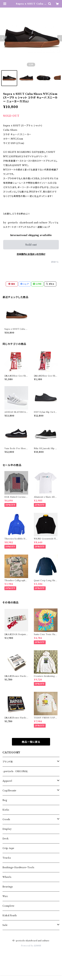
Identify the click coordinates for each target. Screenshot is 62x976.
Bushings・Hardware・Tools (18, 867)
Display (7, 829)
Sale (5, 925)
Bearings (8, 886)
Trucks (7, 857)
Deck (6, 838)
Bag (5, 800)
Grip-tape (8, 848)
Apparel (7, 781)
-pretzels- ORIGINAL (15, 771)
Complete (8, 905)
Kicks (6, 809)
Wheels (7, 877)
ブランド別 (8, 761)
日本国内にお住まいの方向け (31, 254)
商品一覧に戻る (31, 741)
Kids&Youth (10, 915)
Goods (6, 819)
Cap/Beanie (9, 790)
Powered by (27, 945)
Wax (5, 896)
